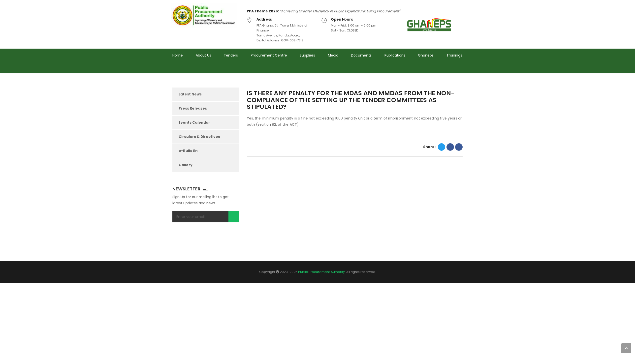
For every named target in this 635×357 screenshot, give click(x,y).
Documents (361, 55)
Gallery (185, 164)
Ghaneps (426, 55)
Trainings (454, 55)
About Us (203, 55)
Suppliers (307, 55)
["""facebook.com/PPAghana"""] (451, 69)
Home (177, 55)
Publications (394, 55)
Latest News (190, 94)
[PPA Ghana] (205, 15)
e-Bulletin (188, 150)
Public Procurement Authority (321, 271)
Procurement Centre (269, 55)
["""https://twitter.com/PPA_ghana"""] (442, 69)
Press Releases (193, 108)
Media (333, 55)
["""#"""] (460, 69)
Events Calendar (194, 122)
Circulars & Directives (199, 136)
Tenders (231, 55)
